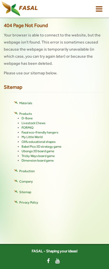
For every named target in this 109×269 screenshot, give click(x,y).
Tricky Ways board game (38, 156)
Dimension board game (38, 160)
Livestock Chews (33, 123)
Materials (25, 103)
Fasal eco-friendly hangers (40, 132)
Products (25, 114)
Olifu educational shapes (39, 142)
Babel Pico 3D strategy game (41, 146)
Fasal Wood (24, 8)
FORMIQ (27, 127)
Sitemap (25, 192)
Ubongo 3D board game (38, 151)
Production (27, 171)
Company (26, 181)
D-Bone (27, 118)
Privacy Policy (28, 202)
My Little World (32, 137)
